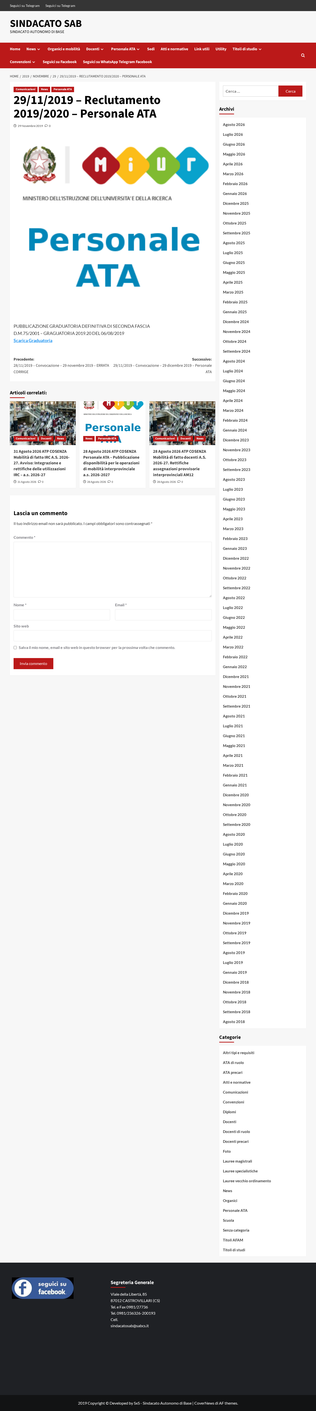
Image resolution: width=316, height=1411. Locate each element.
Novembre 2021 (236, 686)
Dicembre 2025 (236, 203)
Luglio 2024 (233, 371)
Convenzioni (20, 62)
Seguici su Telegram (25, 5)
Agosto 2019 (234, 952)
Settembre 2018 (236, 1012)
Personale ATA (123, 49)
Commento (24, 537)
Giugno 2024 (234, 381)
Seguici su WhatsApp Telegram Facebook (117, 62)
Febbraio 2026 (235, 183)
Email (121, 604)
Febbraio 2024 (235, 420)
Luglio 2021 (233, 726)
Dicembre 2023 (236, 440)
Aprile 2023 (233, 519)
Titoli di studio (245, 49)
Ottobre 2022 (234, 578)
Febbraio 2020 (235, 893)
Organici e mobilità (64, 49)
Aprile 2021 (233, 755)
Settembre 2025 (236, 233)
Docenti (92, 49)
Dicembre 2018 (236, 982)
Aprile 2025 (233, 282)
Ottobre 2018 (234, 1002)
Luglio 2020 (233, 844)
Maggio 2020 (234, 864)
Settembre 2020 (236, 824)
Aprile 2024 (233, 400)
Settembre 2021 (236, 706)
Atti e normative (174, 49)
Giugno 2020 (234, 854)
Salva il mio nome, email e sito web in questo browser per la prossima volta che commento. (97, 647)
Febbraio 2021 (235, 775)
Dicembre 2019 (236, 913)
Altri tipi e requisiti (238, 1052)
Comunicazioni (25, 89)
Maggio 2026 (234, 154)
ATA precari (232, 1072)
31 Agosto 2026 (27, 482)
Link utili (201, 49)
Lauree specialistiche (240, 1171)
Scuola (228, 1220)
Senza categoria (236, 1230)
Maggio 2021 (234, 745)
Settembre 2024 (236, 351)
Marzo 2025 (233, 292)
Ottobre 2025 (234, 223)
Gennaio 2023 (235, 548)
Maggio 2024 (234, 390)
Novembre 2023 (236, 450)
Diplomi (229, 1112)
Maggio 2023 (234, 509)
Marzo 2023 (233, 528)
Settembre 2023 (236, 469)
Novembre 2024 (236, 331)
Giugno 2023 (234, 499)
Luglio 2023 (233, 489)
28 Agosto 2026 (96, 482)
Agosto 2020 (234, 834)
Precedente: (61, 366)
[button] (303, 55)
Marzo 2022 (233, 647)
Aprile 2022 (233, 637)
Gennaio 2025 (235, 312)
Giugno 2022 (234, 617)
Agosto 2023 (234, 479)
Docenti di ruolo (236, 1131)
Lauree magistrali (237, 1161)
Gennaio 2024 (235, 430)
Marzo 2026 (233, 174)
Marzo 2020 (233, 883)
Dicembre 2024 (236, 321)
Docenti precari (236, 1141)
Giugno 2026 (234, 144)
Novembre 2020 (236, 804)
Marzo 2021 (233, 765)
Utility (221, 49)
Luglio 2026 (233, 134)
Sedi (151, 49)
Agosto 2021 (234, 716)
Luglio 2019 (233, 962)
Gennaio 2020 (235, 903)
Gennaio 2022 (235, 666)
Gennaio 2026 (235, 193)
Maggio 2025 (234, 272)
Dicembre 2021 (236, 676)
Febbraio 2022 (235, 657)
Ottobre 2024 (234, 341)
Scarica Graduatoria (33, 340)
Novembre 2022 (236, 568)
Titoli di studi (234, 1250)
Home (15, 49)
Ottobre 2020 (234, 814)
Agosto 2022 (234, 597)
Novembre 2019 (236, 923)
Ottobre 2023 (234, 459)
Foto (227, 1151)
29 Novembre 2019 (30, 126)
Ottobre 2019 (234, 933)
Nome (20, 604)
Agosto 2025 (234, 243)
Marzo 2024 (233, 410)
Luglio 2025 (233, 252)
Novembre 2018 (236, 992)
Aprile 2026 (233, 164)
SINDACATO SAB (46, 23)
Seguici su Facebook (60, 62)
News (31, 49)
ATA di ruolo (233, 1062)
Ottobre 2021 (234, 696)
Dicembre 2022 (236, 558)
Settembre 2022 (236, 588)
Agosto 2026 (234, 124)
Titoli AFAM (233, 1240)
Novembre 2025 (236, 213)
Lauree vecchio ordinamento (247, 1181)
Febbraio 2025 (235, 302)
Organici (230, 1200)
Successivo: (162, 366)
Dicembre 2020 (236, 795)
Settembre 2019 (236, 943)
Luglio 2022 (233, 607)
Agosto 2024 (234, 361)
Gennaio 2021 (235, 785)
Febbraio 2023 (235, 538)
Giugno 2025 (234, 262)
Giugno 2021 (234, 735)
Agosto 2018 (234, 1021)
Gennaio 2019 (235, 972)
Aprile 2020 (233, 873)
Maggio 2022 (234, 627)
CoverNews (204, 1403)
